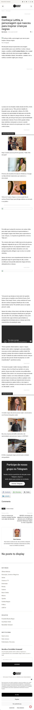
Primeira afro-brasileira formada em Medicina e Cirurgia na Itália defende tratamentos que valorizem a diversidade (16, 176)
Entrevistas (5, 583)
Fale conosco (5, 639)
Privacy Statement (20, 707)
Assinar (17, 664)
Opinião (4, 598)
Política (4, 604)
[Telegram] (32, 1)
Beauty (3, 586)
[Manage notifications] (30, 706)
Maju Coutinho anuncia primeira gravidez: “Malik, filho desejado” (16, 154)
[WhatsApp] (30, 1)
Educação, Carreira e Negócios (10, 574)
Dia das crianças (9, 508)
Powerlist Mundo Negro (8, 618)
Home (3, 11)
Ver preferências (17, 704)
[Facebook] (28, 1)
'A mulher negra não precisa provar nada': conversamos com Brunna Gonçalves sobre (17, 414)
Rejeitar (17, 699)
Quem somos (5, 636)
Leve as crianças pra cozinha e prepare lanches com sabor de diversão (9, 517)
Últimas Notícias (6, 571)
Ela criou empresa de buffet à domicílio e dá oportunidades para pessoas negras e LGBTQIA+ (15, 435)
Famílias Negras (6, 601)
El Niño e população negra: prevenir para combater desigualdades (15, 456)
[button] (31, 679)
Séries (3, 577)
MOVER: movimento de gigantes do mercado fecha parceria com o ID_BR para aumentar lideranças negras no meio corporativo (24, 519)
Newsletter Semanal (5, 1)
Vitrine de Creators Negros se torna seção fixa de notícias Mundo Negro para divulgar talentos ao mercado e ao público (17, 199)
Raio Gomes (4, 32)
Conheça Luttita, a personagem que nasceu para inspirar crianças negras (16, 24)
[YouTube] (26, 1)
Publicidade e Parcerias (8, 642)
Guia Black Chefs (6, 621)
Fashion (4, 589)
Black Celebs (5, 592)
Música (3, 595)
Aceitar (17, 694)
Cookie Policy (11, 707)
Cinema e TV (5, 580)
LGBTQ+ (4, 607)
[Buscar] (31, 6)
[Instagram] (22, 1)
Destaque (8, 11)
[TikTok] (24, 1)
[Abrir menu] (2, 6)
